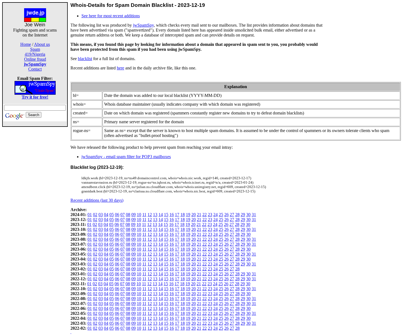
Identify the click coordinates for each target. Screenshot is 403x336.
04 (106, 214)
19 (188, 214)
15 (166, 214)
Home (25, 44)
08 (128, 214)
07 (122, 214)
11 (144, 214)
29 (243, 214)
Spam (35, 49)
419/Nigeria (35, 54)
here (120, 68)
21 (199, 214)
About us (42, 44)
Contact (35, 69)
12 (149, 214)
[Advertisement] (35, 209)
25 (221, 214)
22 (204, 214)
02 (95, 214)
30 (248, 214)
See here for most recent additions (110, 15)
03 (100, 214)
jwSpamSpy (143, 25)
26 (226, 214)
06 (117, 214)
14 (160, 214)
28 (237, 214)
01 (89, 214)
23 (210, 214)
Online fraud (35, 59)
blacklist (85, 58)
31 (254, 214)
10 (139, 214)
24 (215, 214)
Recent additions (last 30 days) (96, 200)
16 (171, 214)
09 (133, 214)
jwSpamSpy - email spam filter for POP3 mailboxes (126, 156)
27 (232, 214)
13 (155, 214)
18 (182, 214)
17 (177, 214)
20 (193, 214)
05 (111, 214)
